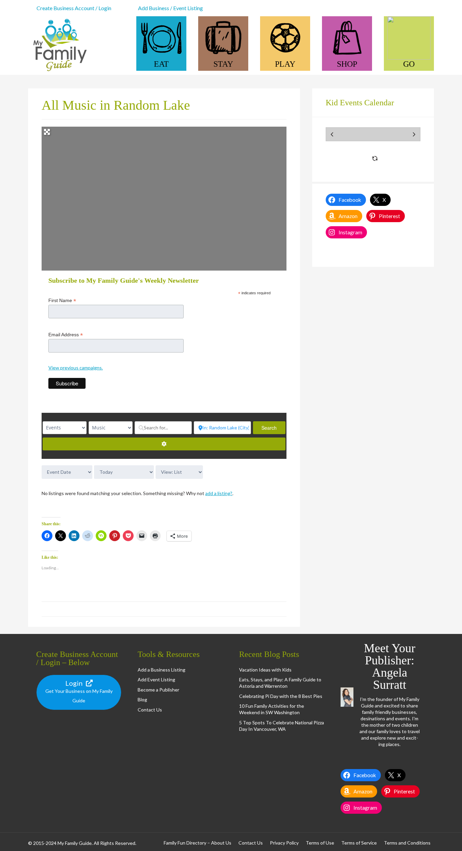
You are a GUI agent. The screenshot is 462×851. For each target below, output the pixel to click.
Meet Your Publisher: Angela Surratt (389, 666)
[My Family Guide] (58, 72)
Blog (142, 699)
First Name (62, 300)
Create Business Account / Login (74, 8)
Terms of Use (320, 843)
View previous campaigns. (75, 367)
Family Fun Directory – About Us (197, 843)
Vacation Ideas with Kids (265, 670)
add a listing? (218, 493)
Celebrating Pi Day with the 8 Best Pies (280, 696)
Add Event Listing (156, 679)
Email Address (65, 335)
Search (273, 427)
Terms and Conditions (407, 843)
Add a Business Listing (161, 670)
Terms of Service (359, 843)
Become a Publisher (158, 690)
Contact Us (150, 709)
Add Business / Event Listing (170, 8)
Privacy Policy (284, 843)
